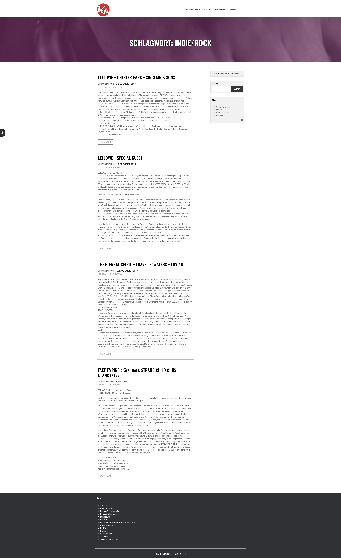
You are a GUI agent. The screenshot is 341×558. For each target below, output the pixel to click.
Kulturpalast (117, 87)
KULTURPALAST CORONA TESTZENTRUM (118, 522)
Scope (183, 554)
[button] (2, 133)
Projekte (103, 531)
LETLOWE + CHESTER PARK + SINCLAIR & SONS (136, 77)
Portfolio (104, 528)
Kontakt (233, 9)
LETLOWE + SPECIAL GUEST (120, 158)
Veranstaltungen (192, 9)
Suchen (215, 83)
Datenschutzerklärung (109, 514)
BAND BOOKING (219, 9)
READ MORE (105, 142)
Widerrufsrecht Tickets (109, 539)
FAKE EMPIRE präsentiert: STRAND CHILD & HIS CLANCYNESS (137, 372)
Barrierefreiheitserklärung (111, 511)
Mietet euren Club (107, 525)
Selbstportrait (106, 534)
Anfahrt (103, 506)
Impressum (105, 517)
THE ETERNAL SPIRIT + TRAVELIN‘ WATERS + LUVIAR (140, 264)
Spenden (104, 536)
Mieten (207, 9)
